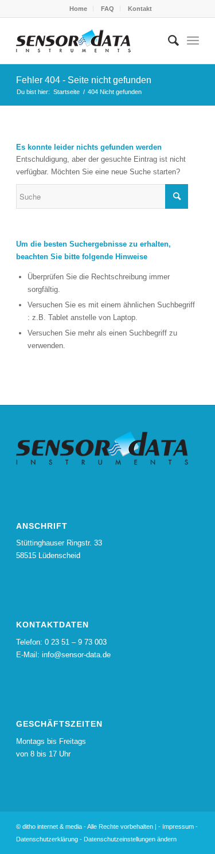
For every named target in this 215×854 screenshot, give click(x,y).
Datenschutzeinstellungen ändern (130, 839)
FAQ (107, 8)
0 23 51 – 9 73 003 (76, 642)
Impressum (178, 826)
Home (78, 8)
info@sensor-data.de (76, 654)
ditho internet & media (52, 826)
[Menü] (193, 40)
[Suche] (168, 41)
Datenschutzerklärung (47, 839)
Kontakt (140, 8)
